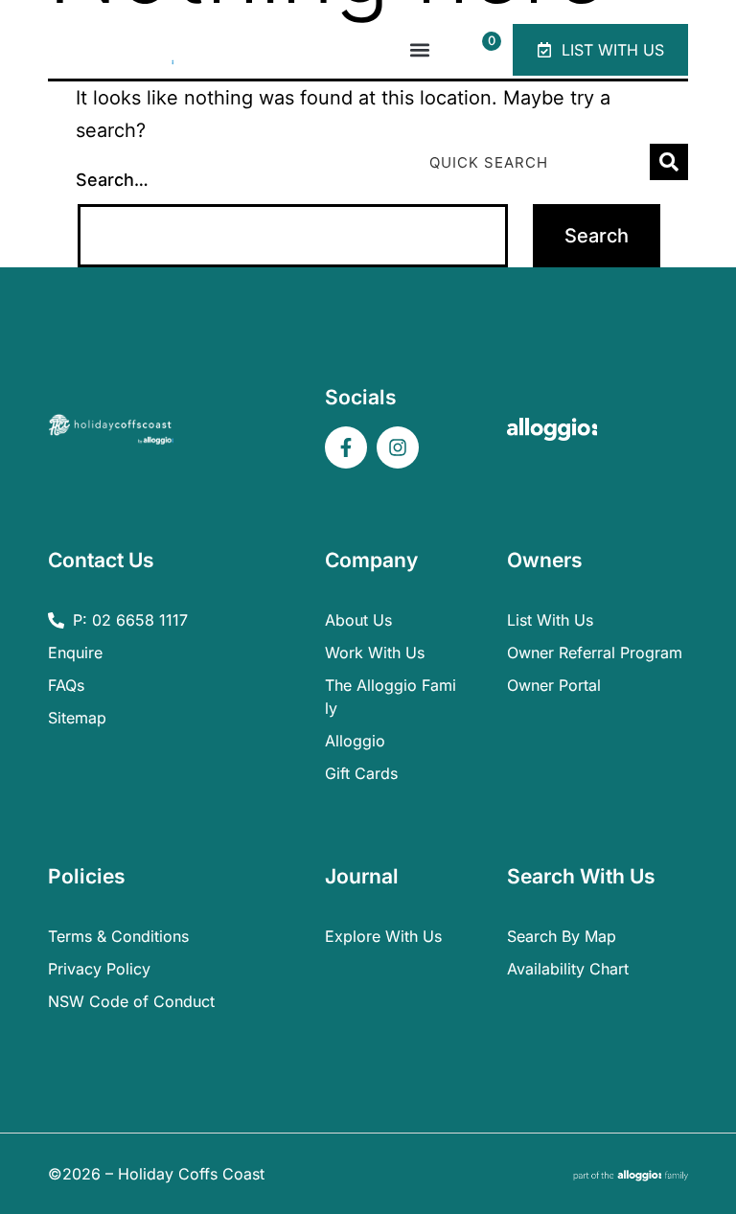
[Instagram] (398, 447)
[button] (420, 50)
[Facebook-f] (346, 447)
